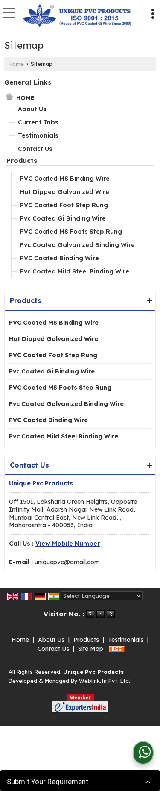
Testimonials (38, 135)
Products (21, 160)
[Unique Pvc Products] (77, 16)
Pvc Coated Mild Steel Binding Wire (74, 271)
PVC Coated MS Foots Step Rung (71, 231)
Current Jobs (38, 122)
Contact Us (35, 149)
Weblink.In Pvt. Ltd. (104, 680)
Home (16, 63)
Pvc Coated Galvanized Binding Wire (77, 245)
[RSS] (117, 649)
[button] (67, 543)
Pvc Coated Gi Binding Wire (63, 218)
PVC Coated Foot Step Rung (64, 205)
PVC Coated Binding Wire (59, 258)
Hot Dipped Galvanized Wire (64, 192)
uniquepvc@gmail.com (67, 562)
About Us (32, 109)
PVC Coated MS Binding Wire (65, 178)
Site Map (90, 649)
